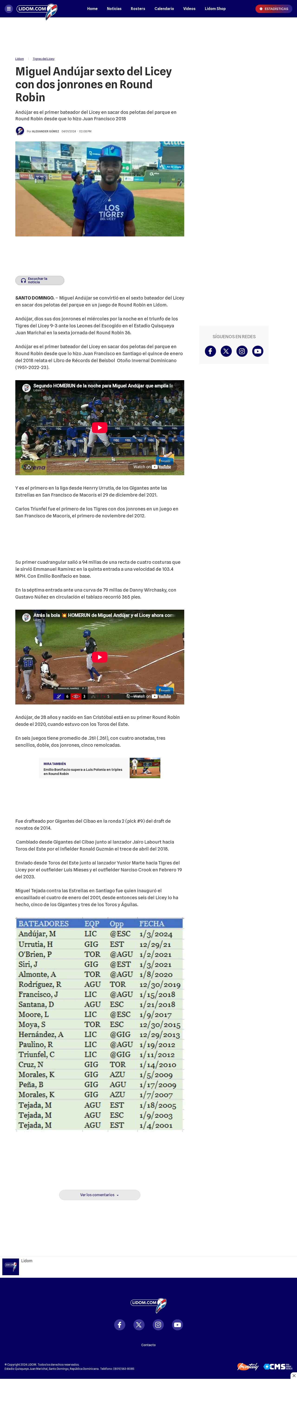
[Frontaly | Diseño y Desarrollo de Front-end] (248, 1366)
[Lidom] (36, 8)
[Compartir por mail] (282, 69)
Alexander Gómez (45, 131)
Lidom (19, 59)
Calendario (164, 8)
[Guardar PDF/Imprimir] (282, 83)
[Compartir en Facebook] (282, 27)
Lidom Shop (215, 8)
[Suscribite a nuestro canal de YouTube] (257, 351)
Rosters (138, 8)
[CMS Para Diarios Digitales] (277, 1367)
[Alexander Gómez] (20, 131)
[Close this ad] (294, 1375)
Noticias (114, 8)
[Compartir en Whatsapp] (282, 55)
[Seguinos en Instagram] (158, 1324)
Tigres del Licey (44, 59)
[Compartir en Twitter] (282, 41)
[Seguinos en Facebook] (119, 1324)
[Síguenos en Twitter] (226, 351)
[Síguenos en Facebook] (210, 351)
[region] (148, 34)
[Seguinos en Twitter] (139, 1324)
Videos (189, 8)
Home (92, 8)
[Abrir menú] (9, 9)
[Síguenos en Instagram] (242, 351)
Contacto (148, 1345)
